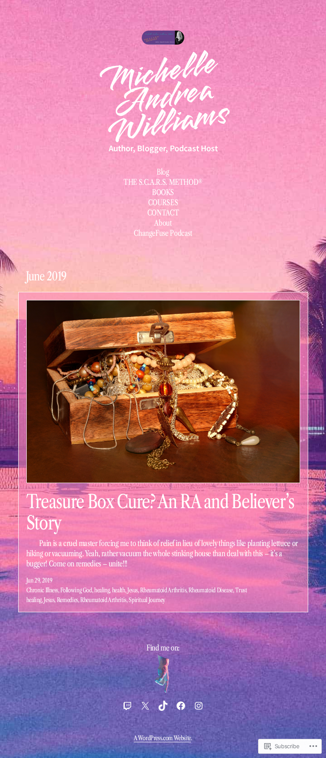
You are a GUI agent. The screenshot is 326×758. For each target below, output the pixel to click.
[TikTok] (163, 706)
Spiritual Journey (147, 600)
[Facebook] (181, 706)
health (118, 590)
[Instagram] (199, 706)
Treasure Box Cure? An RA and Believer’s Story (160, 512)
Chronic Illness (42, 590)
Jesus (132, 590)
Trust (241, 590)
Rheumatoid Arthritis (163, 590)
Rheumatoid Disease (210, 590)
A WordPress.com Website (162, 738)
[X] (145, 706)
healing (102, 590)
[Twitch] (127, 706)
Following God (76, 590)
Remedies (67, 600)
